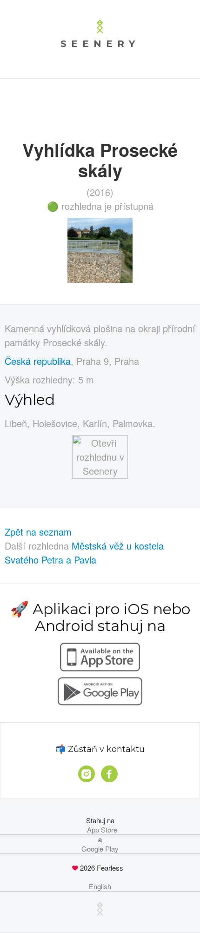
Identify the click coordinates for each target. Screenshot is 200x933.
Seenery (100, 43)
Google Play (100, 848)
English (100, 886)
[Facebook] (109, 773)
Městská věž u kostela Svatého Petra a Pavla (84, 552)
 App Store (100, 829)
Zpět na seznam (38, 531)
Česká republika (38, 361)
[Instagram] (86, 773)
